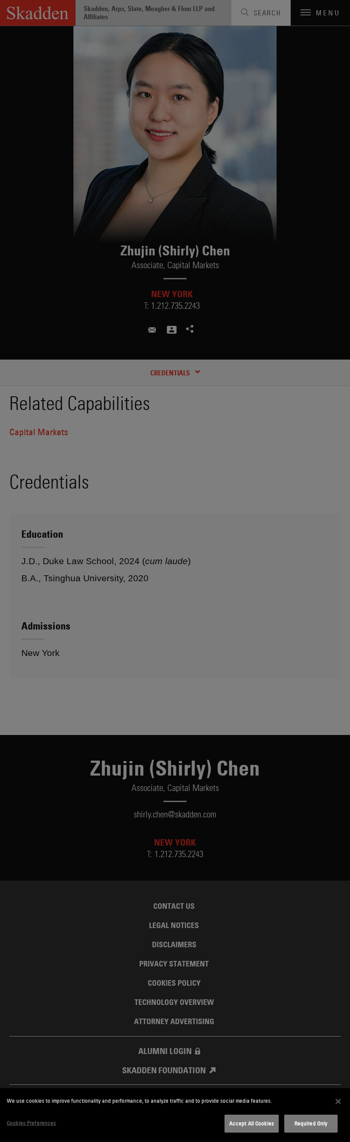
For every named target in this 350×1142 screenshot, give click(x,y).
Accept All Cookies (251, 1123)
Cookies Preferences (31, 1122)
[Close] (338, 1101)
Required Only (311, 1123)
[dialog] (175, 1115)
